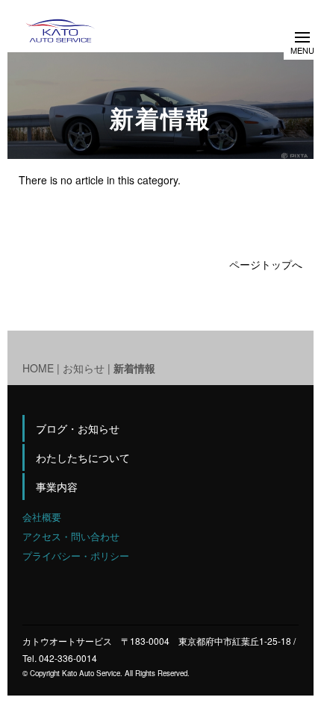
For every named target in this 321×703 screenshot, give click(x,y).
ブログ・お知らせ (77, 428)
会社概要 (41, 517)
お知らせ (84, 367)
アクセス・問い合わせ (70, 536)
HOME (38, 367)
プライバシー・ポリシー (75, 555)
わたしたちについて (83, 457)
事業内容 (57, 486)
